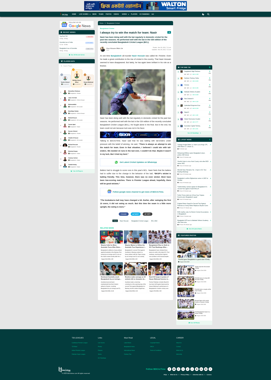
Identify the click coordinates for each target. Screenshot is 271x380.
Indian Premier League (78, 350)
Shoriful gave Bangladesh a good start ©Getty (194, 259)
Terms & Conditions (155, 350)
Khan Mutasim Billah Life (114, 48)
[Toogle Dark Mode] (203, 14)
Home (74, 14)
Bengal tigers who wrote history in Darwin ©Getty (202, 301)
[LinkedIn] (201, 369)
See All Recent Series (78, 55)
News (94, 14)
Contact (178, 346)
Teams (101, 14)
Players (134, 14)
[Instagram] (178, 369)
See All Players (78, 171)
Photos (108, 14)
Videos (116, 14)
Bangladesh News (129, 346)
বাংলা (153, 14)
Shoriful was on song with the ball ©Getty (202, 278)
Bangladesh (116, 56)
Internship (179, 354)
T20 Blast (74, 346)
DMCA (152, 346)
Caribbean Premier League (80, 343)
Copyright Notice (155, 343)
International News (129, 350)
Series (100, 354)
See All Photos (195, 323)
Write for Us (179, 350)
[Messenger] (197, 369)
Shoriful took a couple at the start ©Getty (203, 290)
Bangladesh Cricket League (139, 221)
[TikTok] (187, 369)
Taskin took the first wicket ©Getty (202, 267)
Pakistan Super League (78, 354)
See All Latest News (195, 229)
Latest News (127, 343)
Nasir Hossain (138, 56)
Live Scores (101, 343)
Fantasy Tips (127, 354)
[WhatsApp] (192, 369)
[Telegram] (206, 369)
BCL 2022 (154, 221)
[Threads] (210, 369)
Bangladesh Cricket (113, 23)
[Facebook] (169, 369)
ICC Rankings (144, 14)
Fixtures (100, 350)
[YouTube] (174, 369)
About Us (179, 343)
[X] (183, 369)
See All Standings (193, 133)
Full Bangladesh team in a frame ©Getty (202, 312)
